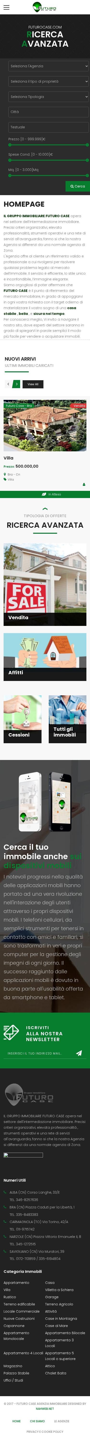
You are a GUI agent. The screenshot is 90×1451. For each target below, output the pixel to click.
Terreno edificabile (19, 1304)
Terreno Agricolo (59, 1304)
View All (33, 384)
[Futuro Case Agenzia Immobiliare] (45, 7)
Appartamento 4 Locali (23, 1353)
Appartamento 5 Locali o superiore (60, 1356)
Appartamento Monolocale (16, 1336)
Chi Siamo (37, 1421)
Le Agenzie (61, 1421)
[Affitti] (45, 652)
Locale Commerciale (22, 1311)
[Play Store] (23, 1158)
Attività (51, 1311)
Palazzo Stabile (16, 1373)
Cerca (79, 186)
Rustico (10, 1297)
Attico (50, 1366)
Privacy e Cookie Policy (45, 1432)
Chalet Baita (55, 1373)
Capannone (14, 1325)
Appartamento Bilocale (65, 1333)
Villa (8, 458)
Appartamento (16, 1282)
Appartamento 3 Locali (59, 1343)
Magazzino (13, 1366)
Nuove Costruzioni (19, 1318)
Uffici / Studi (13, 1380)
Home (16, 1421)
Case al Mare (56, 1325)
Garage (52, 1297)
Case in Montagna (61, 1318)
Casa (49, 1282)
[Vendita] (45, 584)
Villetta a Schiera (59, 1289)
